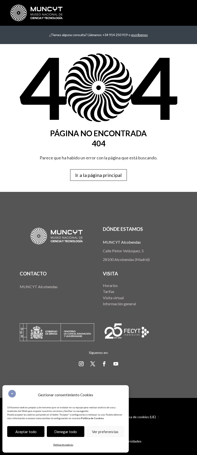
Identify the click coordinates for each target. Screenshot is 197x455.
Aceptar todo (26, 431)
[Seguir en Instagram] (81, 364)
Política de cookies (63, 444)
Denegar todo (65, 431)
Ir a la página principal (98, 175)
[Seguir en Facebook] (104, 364)
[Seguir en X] (93, 364)
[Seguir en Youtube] (116, 364)
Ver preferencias (105, 431)
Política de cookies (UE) (138, 417)
